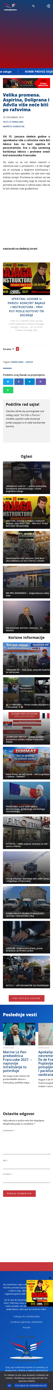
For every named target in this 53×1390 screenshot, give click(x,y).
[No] (49, 1380)
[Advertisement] (26, 38)
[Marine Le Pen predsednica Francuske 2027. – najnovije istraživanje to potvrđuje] (19, 1034)
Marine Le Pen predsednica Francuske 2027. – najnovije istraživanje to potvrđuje (17, 1061)
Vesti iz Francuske (13, 121)
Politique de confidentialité (26, 1316)
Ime (5, 1161)
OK (9, 1385)
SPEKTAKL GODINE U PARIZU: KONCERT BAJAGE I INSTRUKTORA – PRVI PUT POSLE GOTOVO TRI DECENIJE (26, 307)
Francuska (17, 361)
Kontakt (26, 1327)
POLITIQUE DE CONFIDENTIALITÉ (30, 1385)
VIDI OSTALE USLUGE (26, 998)
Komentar (9, 1131)
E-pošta (7, 1174)
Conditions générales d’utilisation (26, 1322)
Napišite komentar (13, 126)
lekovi (29, 361)
